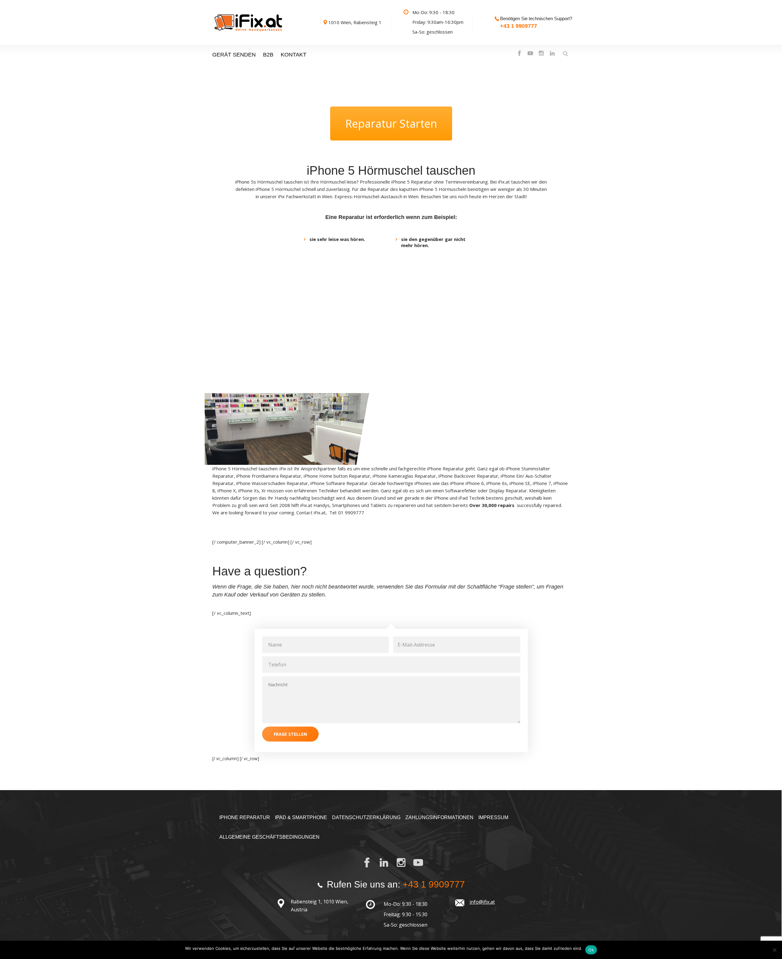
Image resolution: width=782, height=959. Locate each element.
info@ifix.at (482, 902)
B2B (268, 55)
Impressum (493, 817)
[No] (774, 950)
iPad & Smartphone (301, 817)
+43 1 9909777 (518, 26)
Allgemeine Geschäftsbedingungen (269, 837)
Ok (591, 949)
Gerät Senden (234, 55)
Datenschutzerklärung (366, 817)
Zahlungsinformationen (439, 817)
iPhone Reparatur (244, 817)
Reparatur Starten (391, 123)
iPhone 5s (245, 182)
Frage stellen (290, 734)
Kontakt (293, 55)
